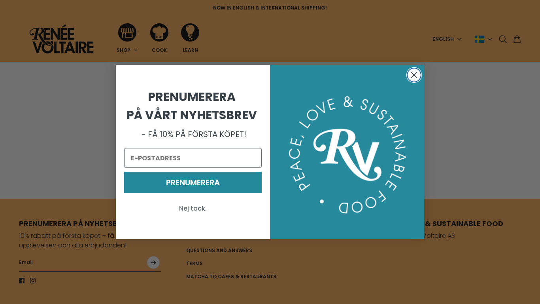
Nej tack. (193, 208)
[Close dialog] (414, 75)
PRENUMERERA (193, 182)
